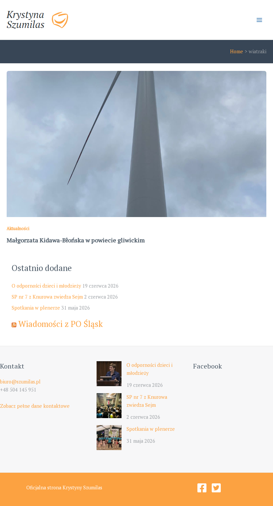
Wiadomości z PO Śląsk (60, 323)
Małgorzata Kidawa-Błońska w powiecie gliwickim (76, 240)
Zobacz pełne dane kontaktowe (35, 406)
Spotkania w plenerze (36, 308)
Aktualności (18, 228)
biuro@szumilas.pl (20, 382)
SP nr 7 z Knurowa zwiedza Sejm (47, 297)
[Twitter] (216, 488)
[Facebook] (202, 488)
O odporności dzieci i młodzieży (46, 286)
